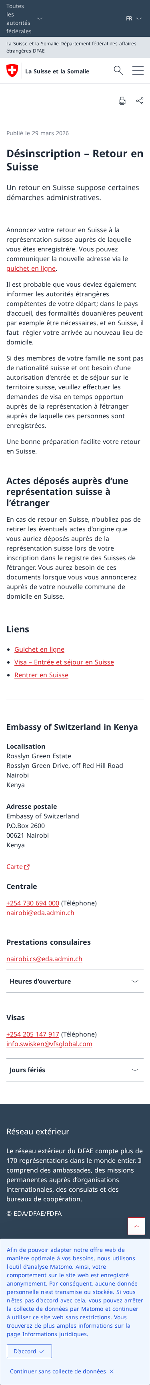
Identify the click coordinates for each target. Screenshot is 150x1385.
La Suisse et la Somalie (57, 71)
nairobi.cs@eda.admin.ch (44, 958)
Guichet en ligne (39, 649)
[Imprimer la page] (122, 100)
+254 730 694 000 (32, 903)
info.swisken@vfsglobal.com (49, 1043)
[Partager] (139, 100)
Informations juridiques (54, 1334)
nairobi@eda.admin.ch (40, 912)
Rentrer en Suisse (41, 674)
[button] (136, 1226)
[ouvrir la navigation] (138, 71)
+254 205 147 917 (32, 1034)
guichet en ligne (31, 268)
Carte (14, 866)
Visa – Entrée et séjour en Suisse (64, 662)
